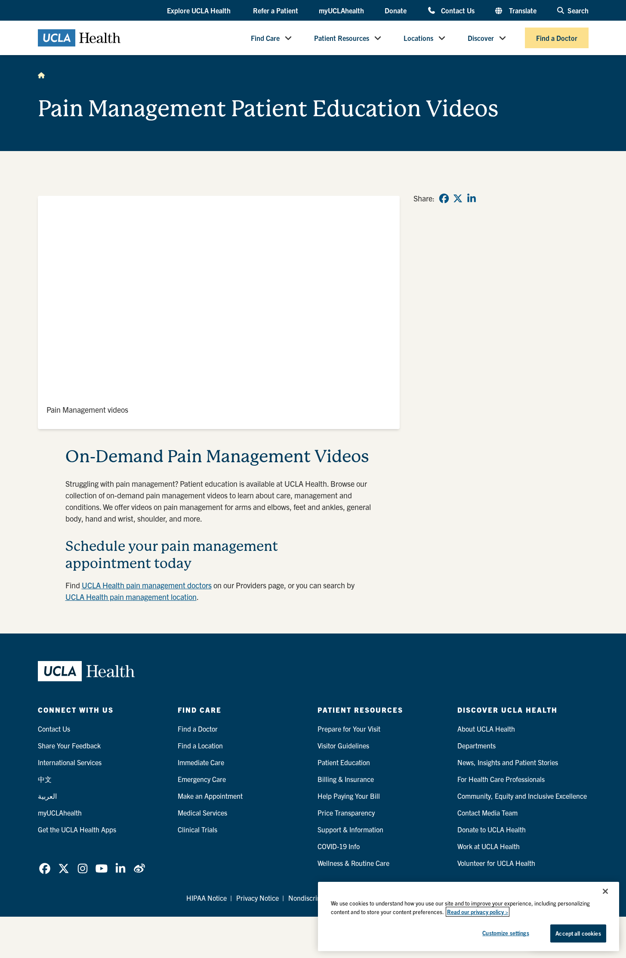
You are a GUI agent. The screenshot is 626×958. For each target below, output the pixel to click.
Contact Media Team (487, 812)
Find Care (265, 38)
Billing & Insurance (346, 779)
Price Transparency (346, 812)
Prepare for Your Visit (349, 728)
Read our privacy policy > (477, 911)
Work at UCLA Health (488, 846)
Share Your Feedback (69, 745)
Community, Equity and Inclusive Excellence (522, 795)
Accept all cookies (578, 933)
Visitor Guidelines (343, 745)
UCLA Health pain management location (131, 597)
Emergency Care (202, 779)
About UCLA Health (486, 728)
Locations (418, 38)
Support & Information (350, 829)
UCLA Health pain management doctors (147, 585)
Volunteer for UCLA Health (496, 863)
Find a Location (200, 745)
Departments (476, 745)
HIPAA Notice (206, 897)
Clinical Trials (197, 829)
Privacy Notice (257, 897)
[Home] (41, 75)
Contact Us (457, 10)
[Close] (605, 891)
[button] (199, 10)
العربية (47, 795)
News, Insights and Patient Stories (507, 762)
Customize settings (505, 932)
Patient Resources (341, 38)
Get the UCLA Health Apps (77, 829)
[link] (444, 198)
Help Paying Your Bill (349, 795)
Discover (481, 38)
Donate (396, 10)
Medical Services (202, 812)
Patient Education (344, 762)
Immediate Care (201, 762)
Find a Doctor (556, 38)
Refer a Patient (275, 10)
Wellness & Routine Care (353, 863)
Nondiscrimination (315, 897)
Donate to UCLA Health (491, 829)
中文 (45, 779)
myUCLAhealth (341, 10)
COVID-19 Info (339, 846)
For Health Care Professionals (501, 779)
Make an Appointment (210, 795)
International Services (70, 762)
